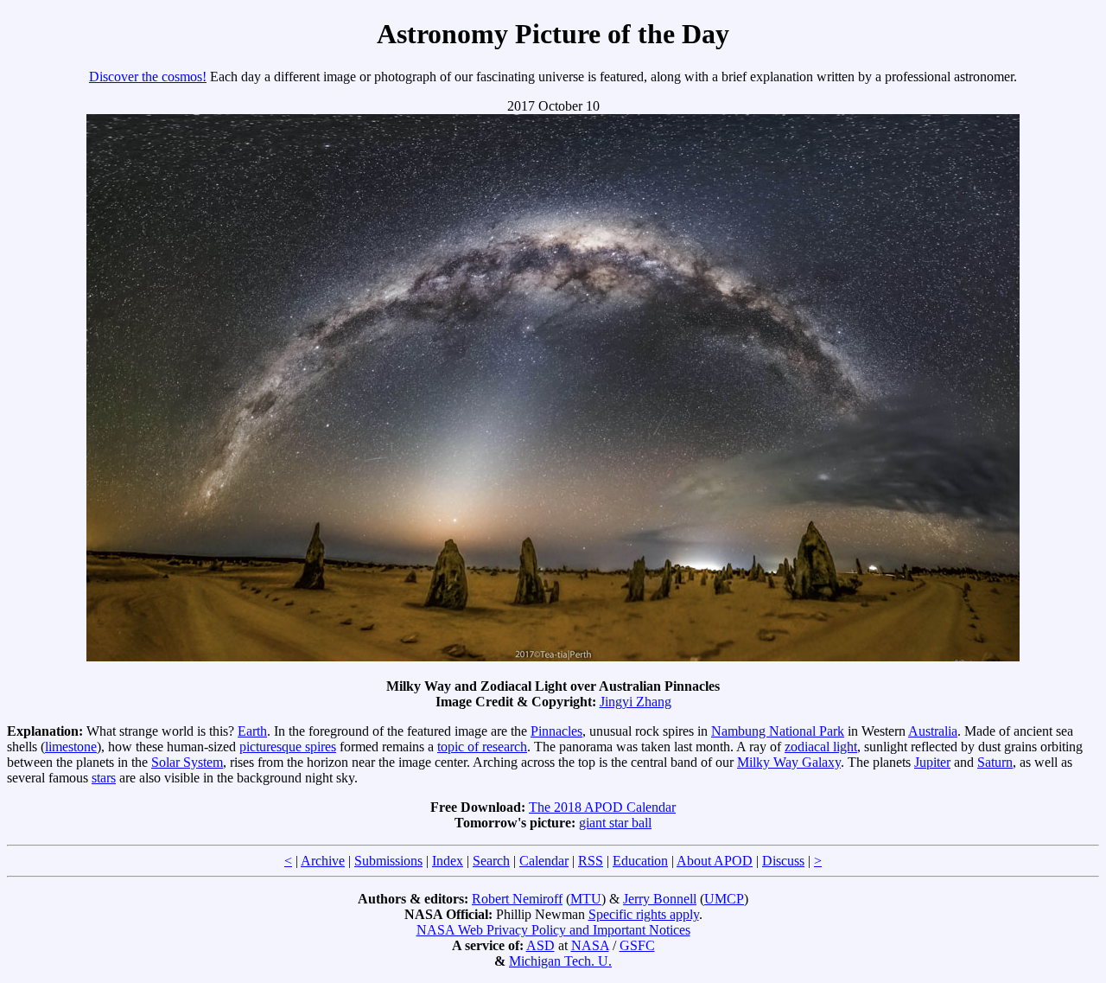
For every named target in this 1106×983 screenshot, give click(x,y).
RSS (590, 860)
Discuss (783, 860)
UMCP (724, 898)
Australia (932, 731)
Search (491, 860)
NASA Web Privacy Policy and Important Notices (553, 929)
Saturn (995, 762)
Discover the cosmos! (148, 76)
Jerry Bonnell (659, 898)
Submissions (388, 860)
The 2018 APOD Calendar (602, 807)
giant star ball (615, 822)
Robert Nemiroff (517, 898)
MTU (585, 898)
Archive (323, 860)
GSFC (637, 945)
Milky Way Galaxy (789, 762)
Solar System (187, 762)
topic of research (482, 746)
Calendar (544, 860)
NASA (590, 945)
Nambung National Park (777, 731)
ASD (540, 945)
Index (447, 860)
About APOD (715, 860)
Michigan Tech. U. (560, 961)
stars (104, 777)
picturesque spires (287, 746)
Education (640, 860)
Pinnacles (556, 731)
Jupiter (932, 762)
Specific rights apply (643, 914)
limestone (71, 746)
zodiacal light (821, 746)
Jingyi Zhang (635, 701)
